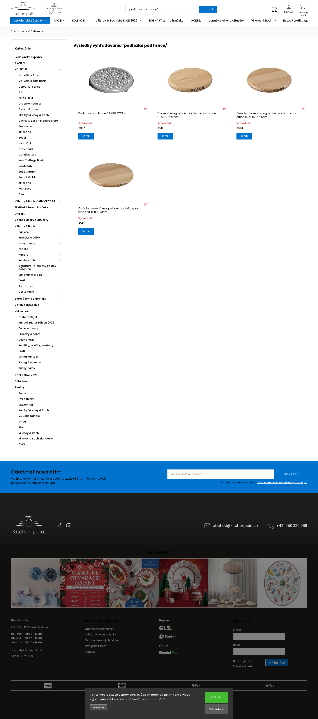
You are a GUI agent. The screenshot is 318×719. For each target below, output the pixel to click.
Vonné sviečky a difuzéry (31, 220)
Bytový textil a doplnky (30, 299)
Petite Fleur (25, 98)
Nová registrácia (243, 661)
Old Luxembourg (29, 103)
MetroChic (25, 143)
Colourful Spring (29, 87)
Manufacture (27, 154)
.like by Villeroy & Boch (33, 115)
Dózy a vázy (26, 340)
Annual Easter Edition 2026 (36, 322)
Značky (20, 387)
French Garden (28, 109)
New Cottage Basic (31, 160)
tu (167, 699)
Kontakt (90, 651)
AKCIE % (20, 63)
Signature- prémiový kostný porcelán (37, 267)
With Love (24, 188)
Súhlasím (216, 697)
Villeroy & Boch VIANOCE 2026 (35, 201)
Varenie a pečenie (27, 305)
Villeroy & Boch (25, 226)
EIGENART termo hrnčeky (31, 207)
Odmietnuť (216, 709)
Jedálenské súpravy (28, 57)
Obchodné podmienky (99, 629)
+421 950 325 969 (291, 525)
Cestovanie (26, 292)
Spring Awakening (30, 362)
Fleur (21, 194)
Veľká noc (22, 311)
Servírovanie (26, 260)
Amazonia (25, 126)
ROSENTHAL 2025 (26, 375)
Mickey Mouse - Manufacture (38, 121)
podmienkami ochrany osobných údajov (282, 482)
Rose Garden (27, 172)
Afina (22, 92)
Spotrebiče (25, 286)
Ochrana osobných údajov (102, 640)
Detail (86, 136)
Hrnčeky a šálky (29, 237)
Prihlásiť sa (291, 474)
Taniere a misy (28, 328)
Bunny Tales (26, 368)
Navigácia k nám (95, 646)
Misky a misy (26, 243)
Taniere (23, 232)
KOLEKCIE (21, 69)
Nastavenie (99, 707)
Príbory (23, 255)
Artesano (24, 132)
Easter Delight (27, 317)
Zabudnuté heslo (243, 666)
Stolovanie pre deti (31, 275)
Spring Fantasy (28, 356)
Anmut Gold (26, 177)
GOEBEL (20, 213)
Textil (22, 280)
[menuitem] (30, 20)
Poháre (23, 249)
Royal (22, 137)
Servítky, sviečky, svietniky (35, 345)
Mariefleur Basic (29, 75)
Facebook (59, 526)
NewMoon (25, 166)
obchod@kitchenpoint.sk (235, 525)
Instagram (69, 526)
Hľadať (207, 9)
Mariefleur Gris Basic (32, 81)
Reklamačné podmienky (100, 634)
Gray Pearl (25, 149)
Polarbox (21, 381)
